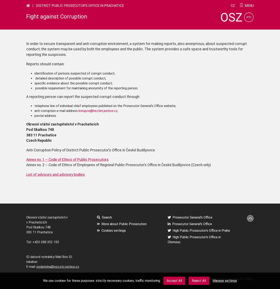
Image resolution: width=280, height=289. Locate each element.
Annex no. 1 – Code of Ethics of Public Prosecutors (67, 160)
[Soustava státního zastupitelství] (28, 5)
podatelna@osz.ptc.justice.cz (57, 267)
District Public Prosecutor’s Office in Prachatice (80, 6)
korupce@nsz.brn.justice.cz (98, 111)
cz (233, 5)
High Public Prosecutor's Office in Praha (201, 231)
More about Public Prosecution (124, 224)
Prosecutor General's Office (192, 217)
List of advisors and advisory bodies (55, 175)
